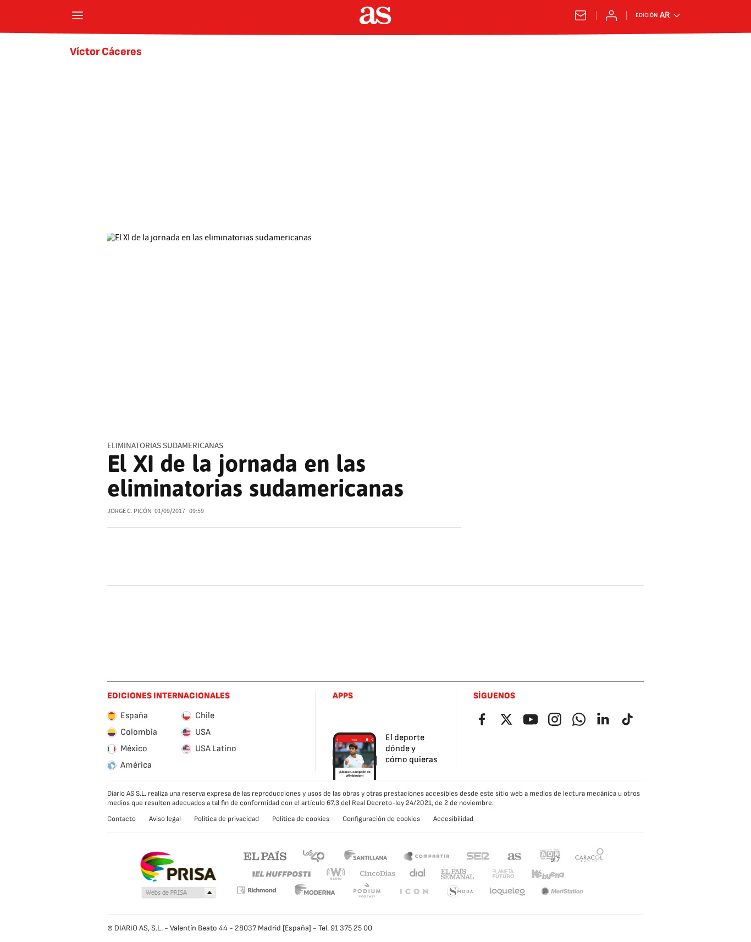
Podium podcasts (367, 892)
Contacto (121, 818)
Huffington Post (281, 874)
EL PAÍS (265, 855)
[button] (179, 893)
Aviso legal (165, 818)
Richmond (256, 890)
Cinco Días (378, 874)
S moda (460, 892)
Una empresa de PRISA (178, 866)
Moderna (315, 892)
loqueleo (507, 892)
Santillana (365, 855)
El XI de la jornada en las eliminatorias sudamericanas (255, 476)
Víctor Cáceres (106, 51)
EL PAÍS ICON (413, 892)
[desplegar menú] (77, 15)
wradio (336, 874)
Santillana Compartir (426, 855)
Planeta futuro (503, 874)
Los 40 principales (313, 855)
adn (550, 855)
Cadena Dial (418, 874)
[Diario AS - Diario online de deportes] (375, 15)
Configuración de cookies (381, 818)
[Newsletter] (580, 15)
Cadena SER (478, 855)
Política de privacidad (226, 818)
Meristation (562, 892)
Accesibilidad (453, 818)
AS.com (514, 855)
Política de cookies (300, 818)
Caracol (589, 855)
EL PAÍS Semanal (457, 874)
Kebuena (547, 874)
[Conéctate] (611, 15)
